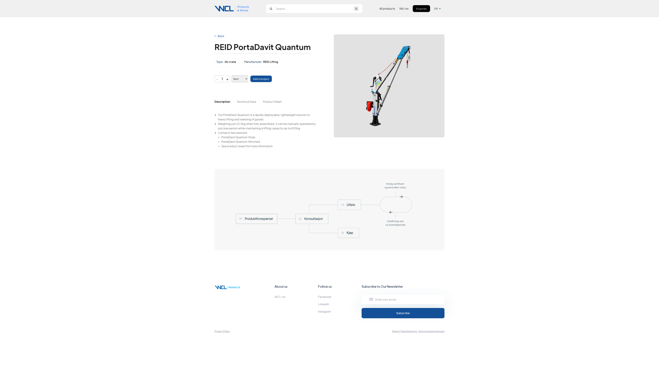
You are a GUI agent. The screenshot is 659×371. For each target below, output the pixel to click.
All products (387, 8)
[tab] (222, 101)
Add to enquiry (261, 78)
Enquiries (421, 8)
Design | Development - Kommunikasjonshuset (418, 331)
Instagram (324, 311)
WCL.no (280, 297)
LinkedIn (323, 304)
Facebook (324, 297)
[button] (439, 8)
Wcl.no (403, 8)
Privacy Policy (222, 331)
